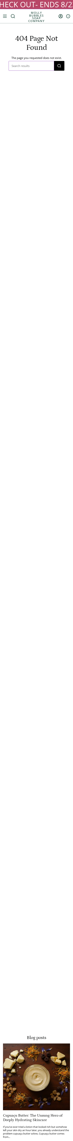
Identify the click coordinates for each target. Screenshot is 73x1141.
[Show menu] (5, 16)
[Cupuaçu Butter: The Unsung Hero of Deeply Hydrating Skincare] (36, 1076)
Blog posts (36, 1037)
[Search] (59, 66)
